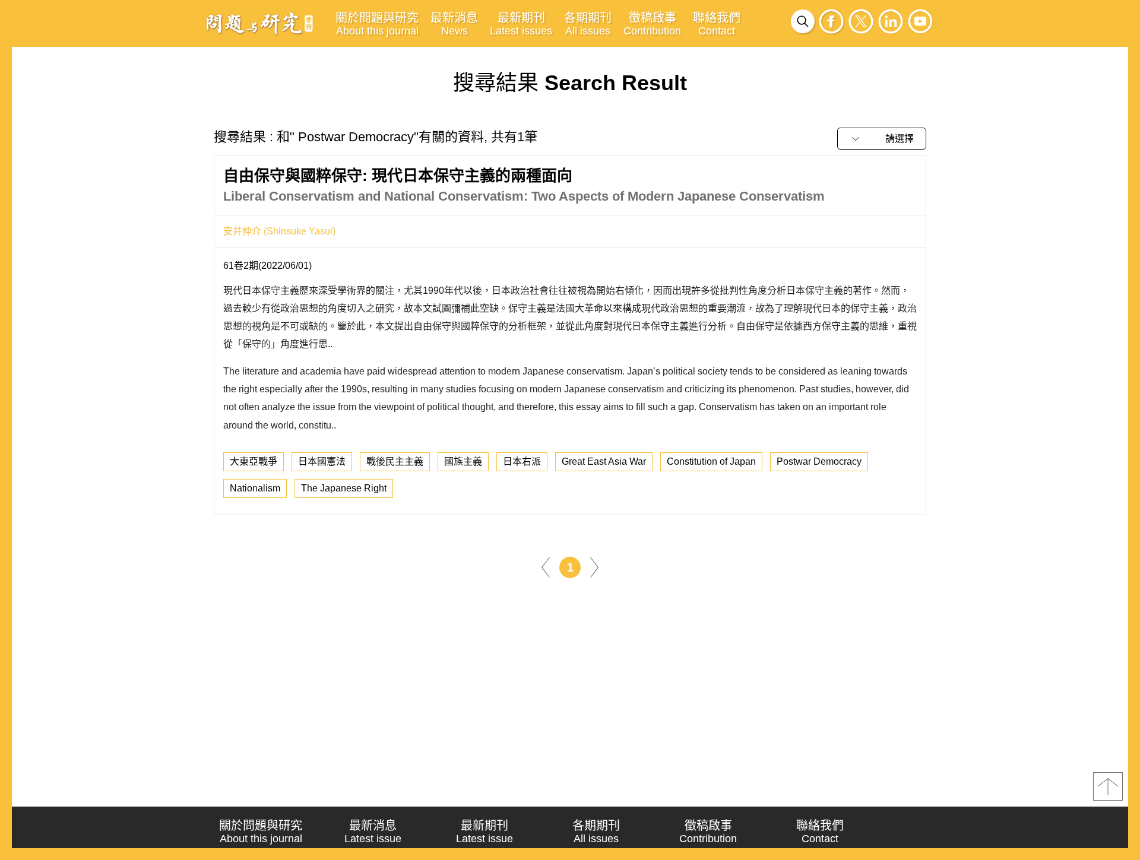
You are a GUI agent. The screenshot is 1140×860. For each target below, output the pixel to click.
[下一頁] (594, 566)
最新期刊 (521, 24)
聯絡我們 (716, 24)
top (1108, 786)
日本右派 (522, 461)
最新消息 (454, 24)
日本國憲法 (322, 461)
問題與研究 (259, 23)
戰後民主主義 (394, 461)
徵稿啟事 (652, 24)
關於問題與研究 (377, 24)
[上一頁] (545, 566)
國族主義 (463, 461)
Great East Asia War (604, 461)
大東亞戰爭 (253, 461)
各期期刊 (588, 24)
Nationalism (255, 488)
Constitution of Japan (711, 461)
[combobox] (882, 138)
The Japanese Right (344, 488)
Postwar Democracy (819, 461)
